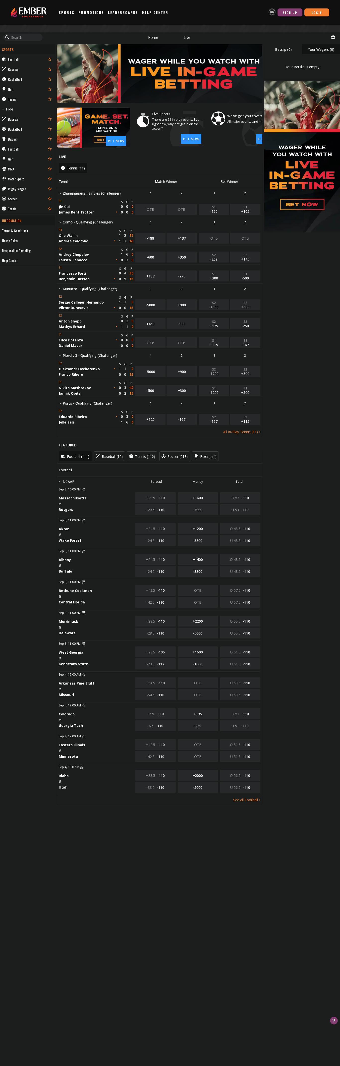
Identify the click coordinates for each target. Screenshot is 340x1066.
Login (317, 12)
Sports (66, 12)
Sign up (290, 12)
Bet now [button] (191, 139)
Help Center (155, 12)
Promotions (91, 12)
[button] (153, 37)
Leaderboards (123, 12)
